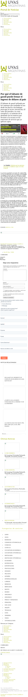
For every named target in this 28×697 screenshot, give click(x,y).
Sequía (7, 607)
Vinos (7, 618)
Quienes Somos (8, 662)
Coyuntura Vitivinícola (13, 553)
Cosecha (8, 545)
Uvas (6, 613)
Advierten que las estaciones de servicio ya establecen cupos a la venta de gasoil (14, 167)
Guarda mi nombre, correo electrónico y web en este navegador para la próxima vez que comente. (14, 291)
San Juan (8, 605)
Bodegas (8, 540)
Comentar (5, 269)
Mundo (7, 592)
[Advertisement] (14, 51)
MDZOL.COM (9, 227)
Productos (6, 665)
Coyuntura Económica (13, 550)
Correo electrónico (7, 286)
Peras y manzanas (11, 600)
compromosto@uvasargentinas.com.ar (10, 689)
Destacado (8, 555)
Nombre (5, 282)
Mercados (6, 21)
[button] (14, 13)
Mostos (9, 666)
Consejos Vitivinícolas (9, 668)
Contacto (6, 671)
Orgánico (8, 597)
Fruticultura (9, 568)
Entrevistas (7, 24)
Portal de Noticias (9, 670)
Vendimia (8, 615)
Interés (7, 576)
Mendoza (8, 584)
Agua (6, 537)
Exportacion (9, 566)
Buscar (2, 14)
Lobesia (7, 581)
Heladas (8, 573)
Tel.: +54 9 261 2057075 (6, 688)
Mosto (7, 589)
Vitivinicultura (7, 18)
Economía (6, 19)
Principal (8, 602)
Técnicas (6, 23)
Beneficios (6, 664)
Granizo (7, 571)
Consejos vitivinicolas (13, 542)
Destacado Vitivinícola (13, 558)
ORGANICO (8, 594)
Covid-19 (7, 547)
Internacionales (8, 22)
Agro (6, 534)
